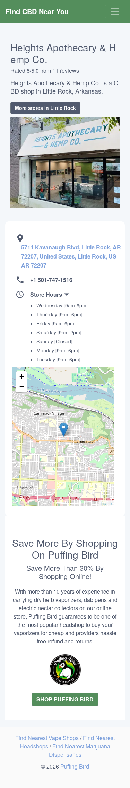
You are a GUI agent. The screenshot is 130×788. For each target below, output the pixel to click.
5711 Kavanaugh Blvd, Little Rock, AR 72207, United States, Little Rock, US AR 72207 (71, 256)
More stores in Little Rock (45, 107)
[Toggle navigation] (114, 11)
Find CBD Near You (37, 11)
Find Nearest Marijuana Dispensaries (80, 750)
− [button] (21, 387)
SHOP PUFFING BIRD (65, 699)
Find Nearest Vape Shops (47, 738)
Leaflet (107, 503)
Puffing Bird (74, 766)
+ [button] (21, 376)
